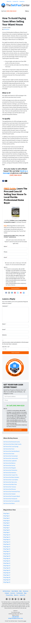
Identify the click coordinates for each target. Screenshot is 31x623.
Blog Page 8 (6, 530)
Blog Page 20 (6, 558)
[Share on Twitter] (6, 181)
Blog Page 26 (6, 573)
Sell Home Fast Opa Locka (10, 482)
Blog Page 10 (6, 535)
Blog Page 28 (6, 577)
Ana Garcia (6, 29)
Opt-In (5, 267)
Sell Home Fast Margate (9, 468)
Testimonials (19, 593)
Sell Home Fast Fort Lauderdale (11, 501)
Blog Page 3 (6, 518)
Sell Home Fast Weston (9, 463)
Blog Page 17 (6, 551)
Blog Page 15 (6, 546)
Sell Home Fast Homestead (10, 456)
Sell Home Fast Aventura (9, 472)
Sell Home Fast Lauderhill (10, 461)
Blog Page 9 (6, 532)
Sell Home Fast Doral (8, 449)
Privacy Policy (9, 595)
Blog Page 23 (6, 565)
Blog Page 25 (6, 570)
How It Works (15, 591)
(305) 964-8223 (11, 11)
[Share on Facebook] (3, 181)
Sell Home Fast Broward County (11, 442)
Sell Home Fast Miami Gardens (11, 477)
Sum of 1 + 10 (6, 346)
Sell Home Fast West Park (10, 484)
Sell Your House (6, 591)
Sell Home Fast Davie (8, 453)
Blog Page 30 (6, 582)
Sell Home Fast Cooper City (10, 475)
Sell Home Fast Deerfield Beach (11, 451)
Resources (25, 591)
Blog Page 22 (6, 563)
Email (5, 257)
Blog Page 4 (6, 520)
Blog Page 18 (6, 554)
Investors (21, 1)
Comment (5, 306)
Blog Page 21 (6, 561)
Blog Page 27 (6, 575)
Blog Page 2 (6, 516)
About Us (9, 1)
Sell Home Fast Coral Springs (10, 446)
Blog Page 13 (6, 542)
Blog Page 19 (6, 556)
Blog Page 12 (6, 539)
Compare (7, 593)
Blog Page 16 (6, 549)
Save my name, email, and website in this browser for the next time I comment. (15, 343)
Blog (25, 593)
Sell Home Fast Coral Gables (10, 480)
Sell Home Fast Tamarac (9, 487)
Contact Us (15, 1)
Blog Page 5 (6, 523)
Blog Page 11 (6, 537)
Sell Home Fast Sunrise (9, 465)
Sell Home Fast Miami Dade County (12, 444)
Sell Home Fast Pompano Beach (11, 496)
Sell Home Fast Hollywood (10, 498)
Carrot (24, 621)
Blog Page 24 (6, 568)
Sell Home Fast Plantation (10, 470)
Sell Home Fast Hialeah (9, 494)
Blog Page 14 (6, 544)
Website (4, 335)
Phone (5, 252)
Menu (27, 11)
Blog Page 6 (6, 525)
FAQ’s (20, 591)
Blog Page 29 (6, 580)
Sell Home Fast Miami (9, 503)
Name (6, 246)
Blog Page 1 (6, 513)
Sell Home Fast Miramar (9, 489)
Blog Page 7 (6, 528)
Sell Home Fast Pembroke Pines (11, 491)
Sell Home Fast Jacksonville (10, 458)
